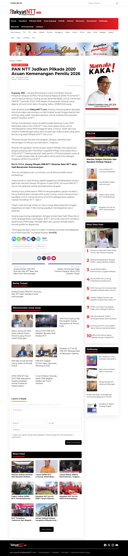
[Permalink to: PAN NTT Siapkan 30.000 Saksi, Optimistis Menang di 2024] (46, 351)
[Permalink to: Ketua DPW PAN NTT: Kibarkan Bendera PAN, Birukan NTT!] (46, 321)
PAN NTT (41, 246)
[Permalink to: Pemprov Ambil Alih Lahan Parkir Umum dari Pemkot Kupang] (101, 238)
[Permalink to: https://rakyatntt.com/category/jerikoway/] (117, 348)
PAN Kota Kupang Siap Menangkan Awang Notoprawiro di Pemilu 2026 (70, 322)
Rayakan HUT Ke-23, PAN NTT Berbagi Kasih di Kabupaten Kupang (70, 350)
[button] (115, 3)
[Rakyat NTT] (25, 12)
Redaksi (55, 552)
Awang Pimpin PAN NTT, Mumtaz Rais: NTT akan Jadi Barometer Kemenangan (26, 270)
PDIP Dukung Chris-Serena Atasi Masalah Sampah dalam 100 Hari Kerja (103, 289)
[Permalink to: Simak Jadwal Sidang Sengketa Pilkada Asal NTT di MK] (47, 510)
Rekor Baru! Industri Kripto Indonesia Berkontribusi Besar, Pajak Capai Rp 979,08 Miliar (108, 370)
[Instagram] (24, 239)
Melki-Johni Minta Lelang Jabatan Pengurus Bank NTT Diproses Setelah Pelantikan (102, 336)
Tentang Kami (44, 552)
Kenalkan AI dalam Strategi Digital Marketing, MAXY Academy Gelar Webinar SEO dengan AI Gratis (108, 405)
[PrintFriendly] (38, 239)
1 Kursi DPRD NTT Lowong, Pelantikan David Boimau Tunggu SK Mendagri (46, 476)
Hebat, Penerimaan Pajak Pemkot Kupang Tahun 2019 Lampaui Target (67, 270)
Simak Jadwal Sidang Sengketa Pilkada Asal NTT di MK (46, 519)
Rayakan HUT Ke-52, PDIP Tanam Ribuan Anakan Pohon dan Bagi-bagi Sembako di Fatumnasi (46, 497)
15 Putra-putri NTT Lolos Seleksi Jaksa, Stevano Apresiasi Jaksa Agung (102, 327)
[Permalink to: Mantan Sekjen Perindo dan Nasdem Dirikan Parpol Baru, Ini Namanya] (23, 466)
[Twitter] (44, 258)
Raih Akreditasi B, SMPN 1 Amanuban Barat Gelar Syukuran (103, 317)
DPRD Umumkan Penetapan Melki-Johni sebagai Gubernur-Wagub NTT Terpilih (102, 308)
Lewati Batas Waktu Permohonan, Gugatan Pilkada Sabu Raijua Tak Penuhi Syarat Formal (70, 476)
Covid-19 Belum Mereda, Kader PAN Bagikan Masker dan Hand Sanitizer (46, 380)
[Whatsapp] (19, 239)
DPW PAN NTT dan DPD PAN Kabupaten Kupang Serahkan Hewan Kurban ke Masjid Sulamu (21, 381)
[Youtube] (54, 258)
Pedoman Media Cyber (80, 552)
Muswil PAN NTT (19, 65)
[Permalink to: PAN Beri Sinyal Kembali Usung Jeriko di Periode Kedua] (22, 351)
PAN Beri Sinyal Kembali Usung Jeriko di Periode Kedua (22, 363)
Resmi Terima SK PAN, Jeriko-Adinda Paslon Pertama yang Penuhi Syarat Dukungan (21, 334)
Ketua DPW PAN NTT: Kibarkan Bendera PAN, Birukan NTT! (46, 333)
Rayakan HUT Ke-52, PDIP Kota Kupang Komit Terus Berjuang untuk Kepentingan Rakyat (70, 497)
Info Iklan (64, 552)
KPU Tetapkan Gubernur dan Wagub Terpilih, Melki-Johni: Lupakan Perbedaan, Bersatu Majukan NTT (21, 519)
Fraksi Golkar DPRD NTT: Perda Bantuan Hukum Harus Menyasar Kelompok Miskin (22, 497)
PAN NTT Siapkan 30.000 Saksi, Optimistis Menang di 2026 (46, 363)
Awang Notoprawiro (22, 246)
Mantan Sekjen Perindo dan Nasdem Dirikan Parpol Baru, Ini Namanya (22, 476)
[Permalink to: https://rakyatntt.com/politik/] (117, 132)
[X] (33, 239)
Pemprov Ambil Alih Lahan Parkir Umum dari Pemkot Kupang (103, 251)
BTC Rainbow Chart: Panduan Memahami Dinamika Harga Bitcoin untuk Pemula (107, 358)
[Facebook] (14, 239)
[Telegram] (28, 239)
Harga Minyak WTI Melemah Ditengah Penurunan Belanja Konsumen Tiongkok (107, 383)
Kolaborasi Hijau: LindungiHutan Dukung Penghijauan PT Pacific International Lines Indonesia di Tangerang (99, 396)
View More (47, 529)
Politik (14, 79)
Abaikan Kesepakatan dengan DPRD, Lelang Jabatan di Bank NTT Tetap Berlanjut (102, 261)
